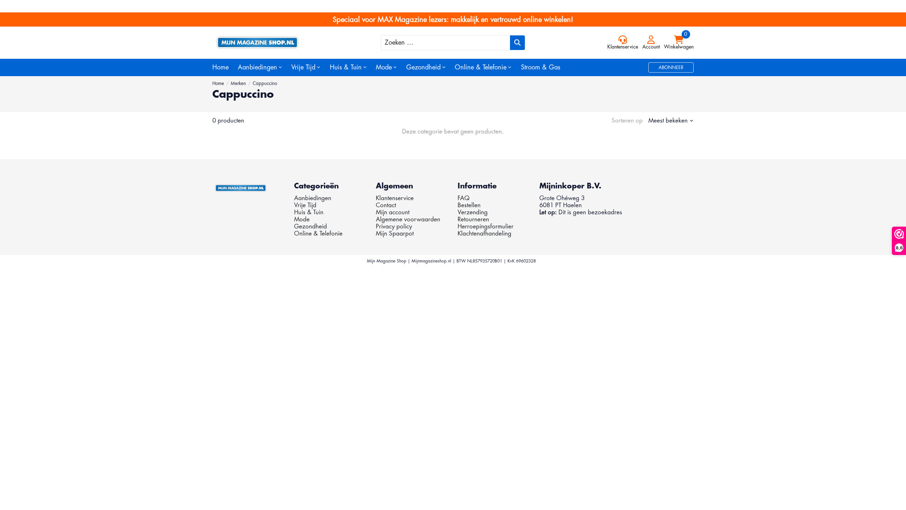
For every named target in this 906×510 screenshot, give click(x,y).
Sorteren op (627, 121)
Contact (386, 205)
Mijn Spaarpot (395, 234)
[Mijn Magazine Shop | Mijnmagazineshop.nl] (272, 42)
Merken (238, 83)
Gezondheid (310, 226)
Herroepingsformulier (486, 226)
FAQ (464, 198)
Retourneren (473, 219)
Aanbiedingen (312, 198)
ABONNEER (671, 67)
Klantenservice (395, 198)
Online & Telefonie (318, 234)
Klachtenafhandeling (484, 234)
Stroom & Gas (540, 67)
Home (220, 67)
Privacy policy (394, 226)
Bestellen (469, 205)
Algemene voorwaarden (408, 219)
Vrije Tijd (305, 205)
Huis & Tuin (308, 212)
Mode (302, 219)
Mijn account (392, 212)
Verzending (473, 212)
